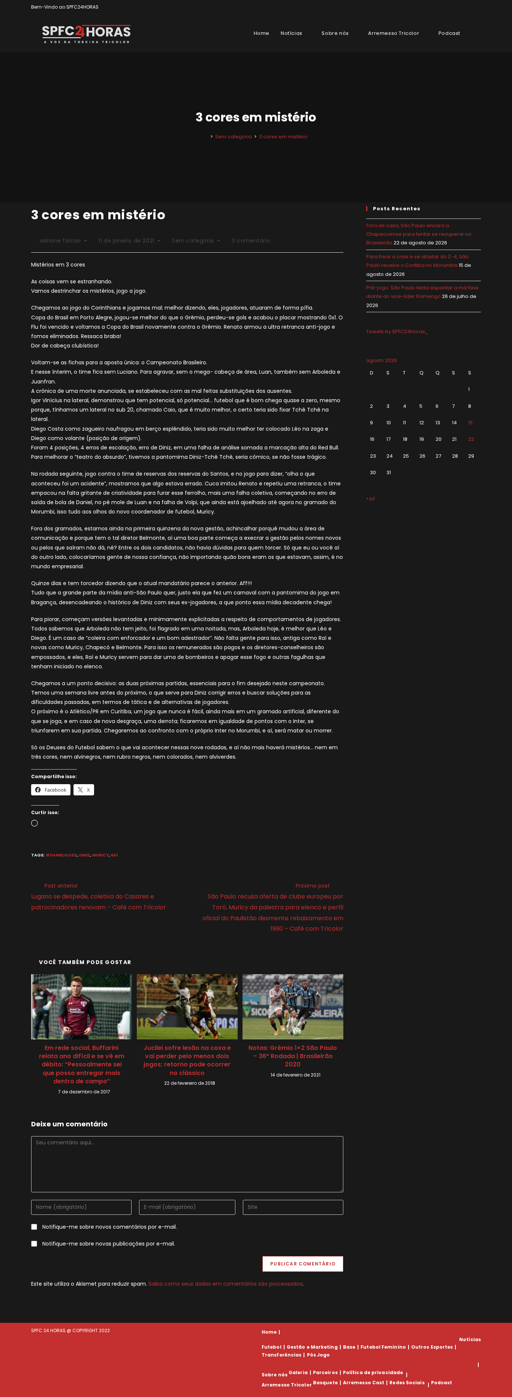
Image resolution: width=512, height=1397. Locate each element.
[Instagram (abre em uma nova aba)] (470, 7)
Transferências (281, 1355)
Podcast (441, 1382)
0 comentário (251, 240)
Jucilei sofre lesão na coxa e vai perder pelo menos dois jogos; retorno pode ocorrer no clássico (187, 1060)
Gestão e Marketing (312, 1347)
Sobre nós (274, 1375)
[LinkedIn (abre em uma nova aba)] (478, 7)
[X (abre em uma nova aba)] (453, 7)
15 (470, 422)
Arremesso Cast (363, 1382)
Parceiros (325, 1372)
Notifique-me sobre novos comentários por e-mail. (109, 1227)
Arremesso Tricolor (287, 1385)
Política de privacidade (373, 1372)
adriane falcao (60, 240)
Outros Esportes (432, 1347)
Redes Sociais (406, 1382)
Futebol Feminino (383, 1347)
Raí (114, 855)
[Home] (206, 136)
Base (349, 1347)
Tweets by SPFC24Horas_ (397, 331)
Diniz (84, 855)
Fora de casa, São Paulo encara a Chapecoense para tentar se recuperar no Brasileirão (419, 234)
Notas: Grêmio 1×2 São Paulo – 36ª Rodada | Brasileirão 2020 (293, 1056)
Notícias (470, 1339)
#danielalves (61, 855)
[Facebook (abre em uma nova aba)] (461, 7)
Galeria (298, 1372)
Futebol (271, 1347)
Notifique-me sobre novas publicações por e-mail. (108, 1243)
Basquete (325, 1382)
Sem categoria (193, 240)
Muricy (100, 855)
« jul (370, 498)
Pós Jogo (318, 1355)
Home (269, 1332)
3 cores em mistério (283, 136)
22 (471, 439)
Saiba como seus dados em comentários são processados (225, 1284)
